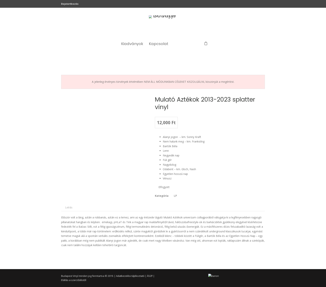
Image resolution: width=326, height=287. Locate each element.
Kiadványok (132, 43)
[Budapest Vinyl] (163, 25)
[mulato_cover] (104, 139)
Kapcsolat (158, 43)
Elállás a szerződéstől (73, 280)
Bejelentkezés (69, 4)
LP (175, 195)
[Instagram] (187, 43)
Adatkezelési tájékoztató (130, 276)
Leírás (68, 207)
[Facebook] (180, 43)
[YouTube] (196, 43)
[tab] (68, 207)
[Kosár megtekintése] (206, 43)
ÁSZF (150, 276)
